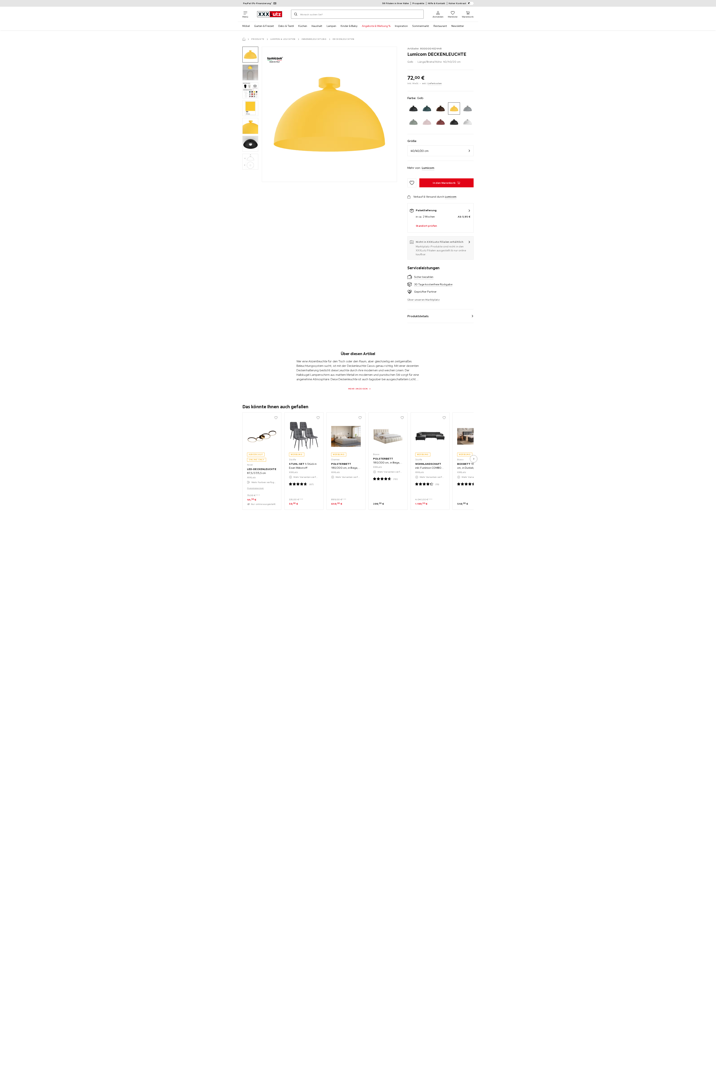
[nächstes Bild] (473, 459)
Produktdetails (418, 316)
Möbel (246, 26)
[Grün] (413, 122)
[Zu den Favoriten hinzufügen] (411, 182)
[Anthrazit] (413, 108)
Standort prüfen (426, 225)
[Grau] (467, 108)
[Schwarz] (454, 122)
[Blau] (427, 108)
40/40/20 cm (419, 151)
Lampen (331, 26)
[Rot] (440, 122)
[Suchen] (295, 14)
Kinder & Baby (349, 26)
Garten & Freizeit (264, 26)
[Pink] (427, 122)
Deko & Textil (286, 26)
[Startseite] (243, 39)
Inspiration (401, 26)
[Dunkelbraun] (440, 108)
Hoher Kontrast (457, 3)
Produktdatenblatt (255, 488)
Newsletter (457, 26)
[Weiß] (467, 122)
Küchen (302, 26)
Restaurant (440, 26)
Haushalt (317, 26)
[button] (250, 55)
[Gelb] (454, 108)
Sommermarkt (420, 26)
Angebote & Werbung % (376, 26)
